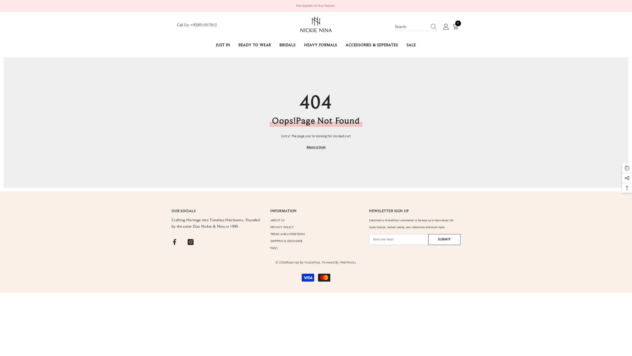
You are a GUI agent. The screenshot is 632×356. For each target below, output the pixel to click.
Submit (444, 239)
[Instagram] (190, 242)
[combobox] (411, 27)
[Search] (416, 27)
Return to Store (316, 147)
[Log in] (446, 27)
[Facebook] (174, 242)
